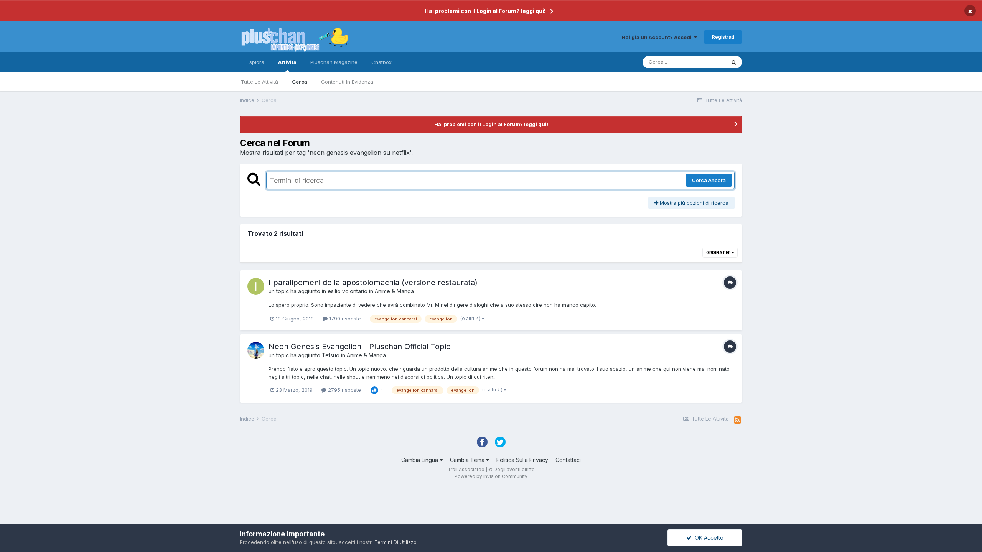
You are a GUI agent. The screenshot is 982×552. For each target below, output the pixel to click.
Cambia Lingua (420, 460)
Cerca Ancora (709, 180)
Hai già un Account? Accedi (658, 37)
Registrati (723, 37)
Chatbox (381, 62)
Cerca (299, 82)
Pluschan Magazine (334, 62)
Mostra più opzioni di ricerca (693, 203)
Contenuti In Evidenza (347, 82)
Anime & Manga (394, 291)
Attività (287, 62)
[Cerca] (733, 62)
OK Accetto (707, 537)
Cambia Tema (468, 460)
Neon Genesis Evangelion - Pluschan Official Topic (359, 346)
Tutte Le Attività (259, 82)
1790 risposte (344, 318)
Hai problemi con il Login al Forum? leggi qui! (485, 11)
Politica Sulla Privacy (522, 460)
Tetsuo (330, 355)
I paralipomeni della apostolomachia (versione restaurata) (373, 282)
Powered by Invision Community (491, 476)
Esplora (255, 62)
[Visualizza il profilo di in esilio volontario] (255, 286)
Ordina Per (719, 252)
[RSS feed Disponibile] (737, 420)
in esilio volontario (344, 291)
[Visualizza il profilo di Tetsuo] (255, 350)
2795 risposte (343, 390)
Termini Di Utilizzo (395, 542)
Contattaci (568, 460)
